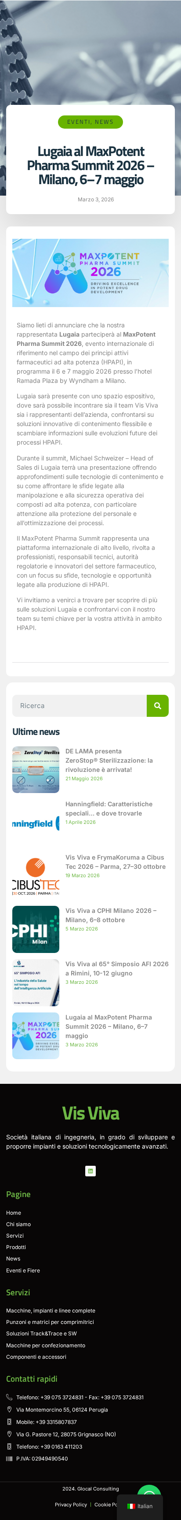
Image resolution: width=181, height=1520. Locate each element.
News (104, 121)
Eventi (78, 121)
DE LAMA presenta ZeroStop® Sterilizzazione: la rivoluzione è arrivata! (109, 760)
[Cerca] (158, 706)
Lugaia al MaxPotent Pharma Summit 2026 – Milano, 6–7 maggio (108, 1026)
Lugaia (69, 334)
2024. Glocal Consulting (90, 1489)
